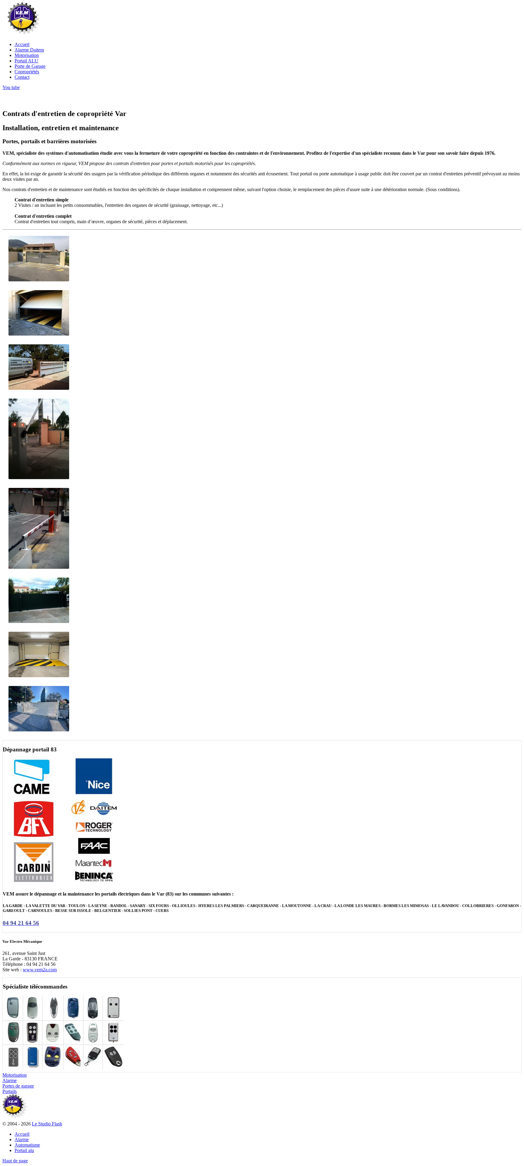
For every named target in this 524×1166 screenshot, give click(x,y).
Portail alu (24, 1150)
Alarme (22, 1139)
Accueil (22, 1134)
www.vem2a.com (40, 969)
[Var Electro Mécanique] (23, 34)
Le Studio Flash (47, 1123)
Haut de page (15, 1160)
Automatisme (27, 1145)
